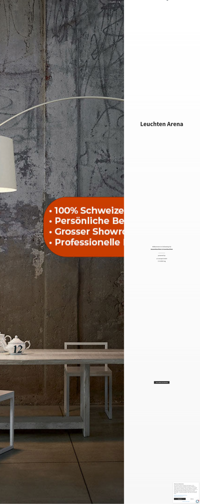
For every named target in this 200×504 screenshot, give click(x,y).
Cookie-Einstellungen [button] (186, 501)
